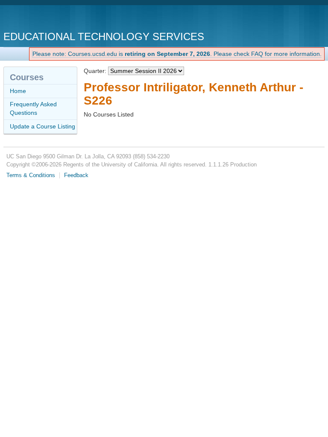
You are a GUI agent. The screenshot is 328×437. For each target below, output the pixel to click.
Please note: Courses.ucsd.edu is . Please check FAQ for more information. (177, 53)
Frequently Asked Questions (33, 108)
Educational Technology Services (103, 36)
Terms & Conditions (30, 175)
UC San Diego (52, 19)
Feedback (76, 175)
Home (18, 90)
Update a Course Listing (42, 126)
